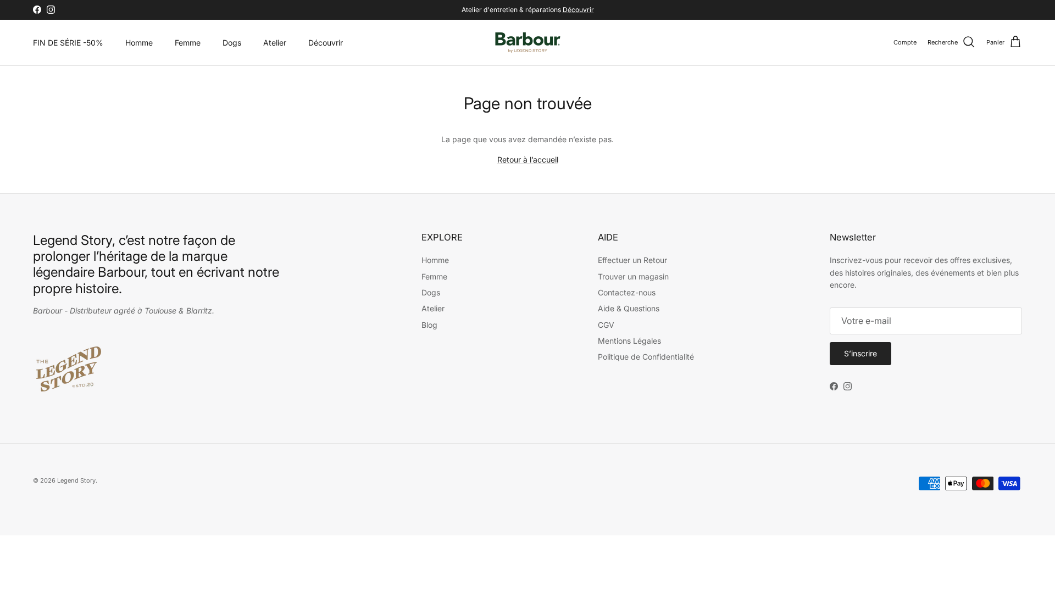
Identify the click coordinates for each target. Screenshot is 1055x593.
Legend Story (76, 480)
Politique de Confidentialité (646, 356)
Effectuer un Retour (632, 260)
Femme (188, 42)
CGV (606, 324)
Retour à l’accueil (527, 159)
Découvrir (578, 9)
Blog (429, 324)
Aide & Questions (628, 308)
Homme (139, 42)
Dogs (232, 42)
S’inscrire (860, 353)
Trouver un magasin (633, 276)
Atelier (274, 42)
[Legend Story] (527, 42)
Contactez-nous (627, 292)
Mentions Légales (629, 340)
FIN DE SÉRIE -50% (68, 42)
